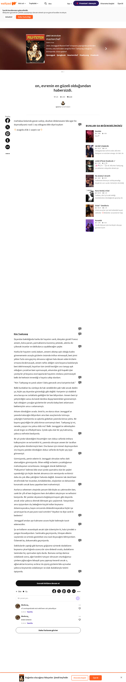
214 (70, 97)
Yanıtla (30, 612)
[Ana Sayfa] (8, 3)
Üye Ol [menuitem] (120, 3)
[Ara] (45, 3)
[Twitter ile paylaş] (7, 127)
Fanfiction (50, 43)
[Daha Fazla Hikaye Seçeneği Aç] (7, 153)
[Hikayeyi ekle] (7, 147)
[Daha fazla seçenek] (80, 605)
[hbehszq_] (17, 606)
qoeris (58, 106)
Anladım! (8, 17)
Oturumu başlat (79, 678)
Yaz (69, 3)
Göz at (21, 3)
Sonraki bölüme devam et (48, 583)
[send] (78, 598)
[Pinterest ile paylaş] (7, 133)
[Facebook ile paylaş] (7, 120)
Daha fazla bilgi (24, 17)
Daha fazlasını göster (48, 630)
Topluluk (33, 3)
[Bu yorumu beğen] (79, 608)
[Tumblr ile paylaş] (7, 140)
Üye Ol (95, 678)
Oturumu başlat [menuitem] (107, 3)
